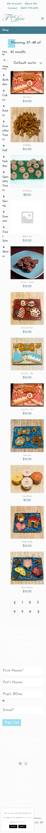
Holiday (5, 163)
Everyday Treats (5, 133)
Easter (5, 113)
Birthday (5, 82)
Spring (4, 203)
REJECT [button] (22, 826)
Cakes (4, 97)
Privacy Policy (27, 817)
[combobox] (5, 60)
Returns (23, 776)
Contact (23, 791)
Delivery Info (23, 772)
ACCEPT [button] (13, 826)
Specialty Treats (5, 184)
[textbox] (5, 60)
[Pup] (3, 701)
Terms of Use (20, 822)
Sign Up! (11, 722)
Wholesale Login (23, 806)
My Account (23, 787)
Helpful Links (23, 802)
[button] (42, 18)
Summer (5, 218)
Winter (5, 254)
